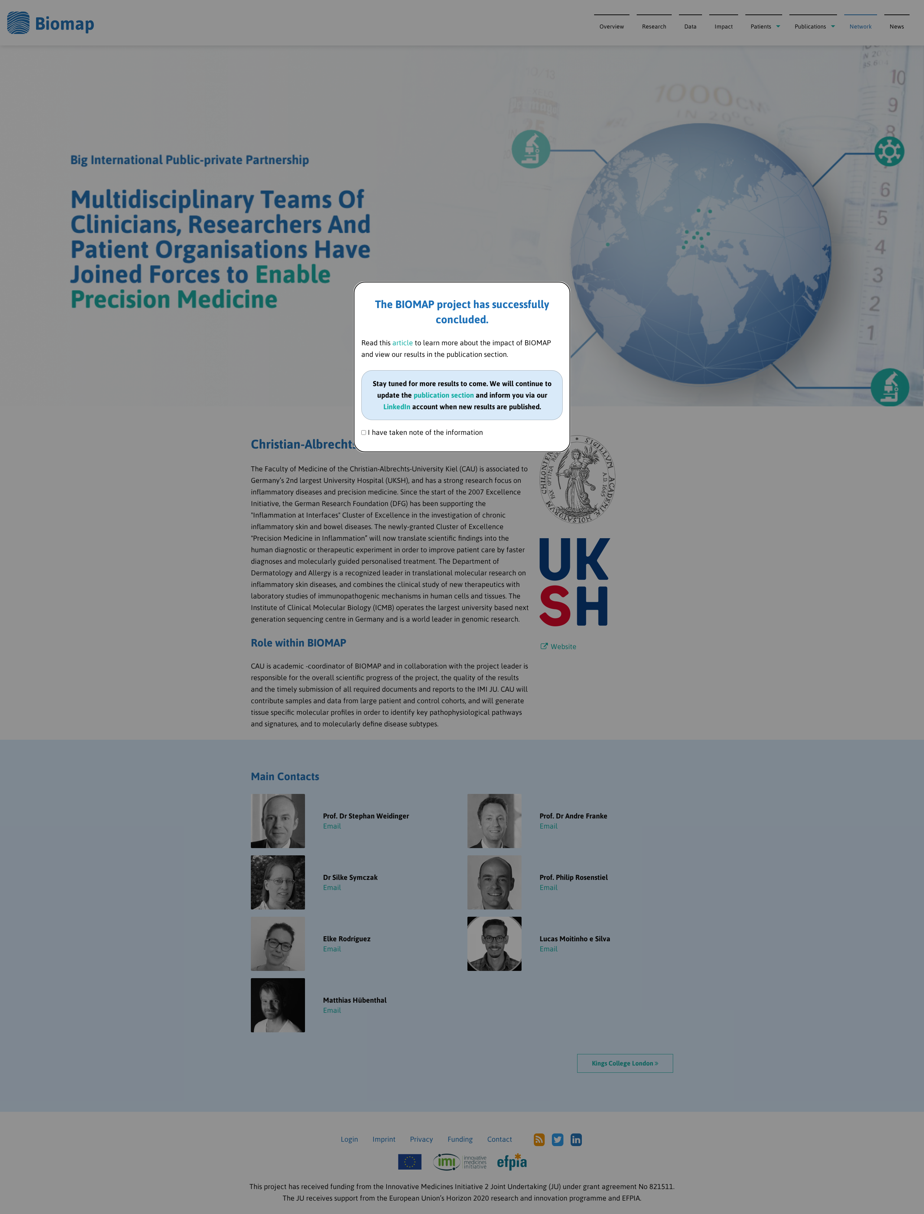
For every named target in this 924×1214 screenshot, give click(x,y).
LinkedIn (396, 406)
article (402, 342)
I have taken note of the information (424, 432)
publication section (444, 395)
